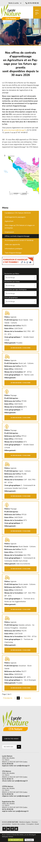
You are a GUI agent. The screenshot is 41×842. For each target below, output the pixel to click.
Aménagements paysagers (15, 217)
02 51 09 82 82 (33, 3)
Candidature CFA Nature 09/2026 (18, 213)
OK (19, 746)
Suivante (27, 698)
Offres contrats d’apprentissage (17, 236)
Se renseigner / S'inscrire (20, 348)
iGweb (37, 824)
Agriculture (9, 221)
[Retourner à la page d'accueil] (12, 20)
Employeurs (9, 232)
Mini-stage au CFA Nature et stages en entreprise (20, 226)
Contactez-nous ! (11, 739)
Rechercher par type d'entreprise (16, 290)
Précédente (7, 698)
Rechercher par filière (12, 274)
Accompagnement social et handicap (19, 240)
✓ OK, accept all (15, 840)
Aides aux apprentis (12, 244)
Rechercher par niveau (12, 282)
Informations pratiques (13, 248)
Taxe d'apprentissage (13, 252)
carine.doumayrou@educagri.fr (14, 130)
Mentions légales (24, 822)
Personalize (29, 840)
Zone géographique (11, 298)
